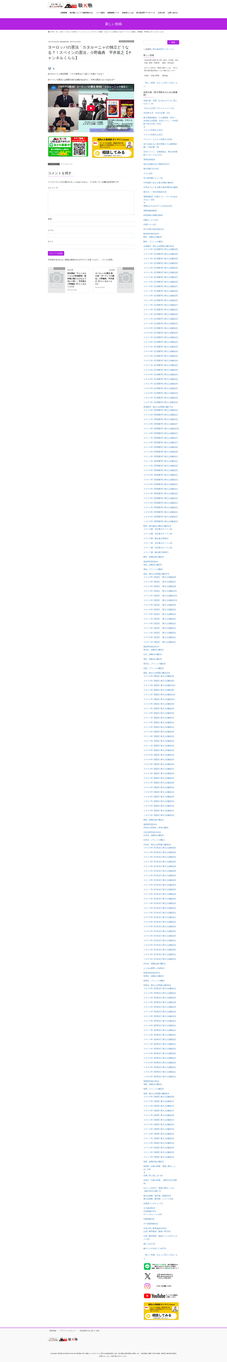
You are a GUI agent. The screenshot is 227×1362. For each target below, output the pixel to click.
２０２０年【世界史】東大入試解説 (159, 1016)
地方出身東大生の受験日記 (156, 164)
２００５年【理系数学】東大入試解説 (160, 489)
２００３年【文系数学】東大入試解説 (160, 356)
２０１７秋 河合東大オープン (157, 543)
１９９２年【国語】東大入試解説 (158, 815)
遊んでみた (149, 1244)
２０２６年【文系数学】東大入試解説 (160, 249)
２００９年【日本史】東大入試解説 (159, 917)
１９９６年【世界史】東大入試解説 (159, 1063)
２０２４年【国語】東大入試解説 (159, 685)
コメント (53, 188)
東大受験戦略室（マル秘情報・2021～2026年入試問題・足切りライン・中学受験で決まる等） (160, 121)
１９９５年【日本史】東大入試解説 (159, 950)
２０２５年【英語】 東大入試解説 (159, 582)
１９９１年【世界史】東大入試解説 (159, 1072)
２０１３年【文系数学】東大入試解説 (160, 310)
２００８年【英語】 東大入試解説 (159, 637)
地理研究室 (150, 1081)
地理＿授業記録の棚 (153, 1162)
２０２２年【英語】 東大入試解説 (160, 596)
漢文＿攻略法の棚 (152, 659)
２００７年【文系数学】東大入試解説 (160, 337)
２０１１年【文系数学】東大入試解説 (160, 319)
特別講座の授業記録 (153, 215)
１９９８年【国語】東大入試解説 (158, 797)
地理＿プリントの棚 (153, 1089)
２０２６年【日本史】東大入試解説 (159, 848)
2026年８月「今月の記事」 (156, 113)
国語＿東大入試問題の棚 (155, 673)
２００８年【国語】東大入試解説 (158, 755)
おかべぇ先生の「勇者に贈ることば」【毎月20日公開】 (159, 1189)
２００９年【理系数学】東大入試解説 (160, 470)
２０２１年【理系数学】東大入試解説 (160, 419)
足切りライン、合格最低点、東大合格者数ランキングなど (160, 153)
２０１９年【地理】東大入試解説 (158, 1129)
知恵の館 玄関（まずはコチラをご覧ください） (160, 102)
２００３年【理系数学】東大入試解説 (160, 498)
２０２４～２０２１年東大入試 (157, 139)
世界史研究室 (150, 973)
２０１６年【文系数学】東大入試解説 (160, 296)
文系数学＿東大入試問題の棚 (157, 246)
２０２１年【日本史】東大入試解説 (159, 871)
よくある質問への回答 (154, 968)
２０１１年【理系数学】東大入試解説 (160, 461)
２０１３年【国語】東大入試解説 (158, 736)
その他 (148, 1208)
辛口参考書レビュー (153, 178)
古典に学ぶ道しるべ (153, 1176)
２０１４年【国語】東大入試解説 (158, 732)
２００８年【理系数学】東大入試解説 (160, 475)
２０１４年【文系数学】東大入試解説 (160, 305)
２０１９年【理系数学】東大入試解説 (161, 429)
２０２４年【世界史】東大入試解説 (159, 998)
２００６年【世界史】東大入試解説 (159, 1053)
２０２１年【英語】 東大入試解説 (160, 600)
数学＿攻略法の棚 (152, 237)
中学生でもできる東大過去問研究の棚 (160, 187)
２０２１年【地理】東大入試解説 (158, 1120)
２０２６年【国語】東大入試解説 (158, 676)
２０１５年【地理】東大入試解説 (158, 1148)
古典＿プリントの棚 (153, 668)
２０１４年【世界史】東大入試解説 (159, 1039)
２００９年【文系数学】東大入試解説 (160, 328)
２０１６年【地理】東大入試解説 (158, 1143)
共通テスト (149, 225)
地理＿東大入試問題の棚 (155, 1094)
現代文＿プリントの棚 (154, 664)
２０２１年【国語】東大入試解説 (159, 699)
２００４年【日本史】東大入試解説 (159, 936)
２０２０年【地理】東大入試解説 (158, 1124)
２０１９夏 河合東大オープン (157, 529)
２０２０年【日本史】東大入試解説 (159, 875)
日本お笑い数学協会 (154, 1228)
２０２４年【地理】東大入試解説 (158, 1106)
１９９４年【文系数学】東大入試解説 (160, 398)
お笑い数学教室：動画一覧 (156, 1231)
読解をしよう (150, 220)
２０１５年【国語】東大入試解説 (158, 727)
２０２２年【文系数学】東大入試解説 (160, 268)
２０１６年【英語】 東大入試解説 (159, 623)
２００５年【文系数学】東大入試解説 (160, 347)
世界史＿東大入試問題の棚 (156, 985)
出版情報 (148, 1219)
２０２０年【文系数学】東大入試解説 (160, 277)
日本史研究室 (151, 832)
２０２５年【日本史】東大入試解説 (159, 852)
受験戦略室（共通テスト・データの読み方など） (160, 198)
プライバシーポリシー (68, 1331)
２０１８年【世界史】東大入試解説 (159, 1025)
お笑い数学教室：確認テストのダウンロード (160, 1237)
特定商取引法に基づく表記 (90, 1331)
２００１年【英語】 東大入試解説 (159, 642)
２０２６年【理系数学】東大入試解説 (160, 410)
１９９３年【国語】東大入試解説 (158, 811)
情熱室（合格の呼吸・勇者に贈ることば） (159, 1167)
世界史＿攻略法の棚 (153, 976)
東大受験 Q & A (151, 169)
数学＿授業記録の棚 (153, 557)
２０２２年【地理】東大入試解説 (158, 1115)
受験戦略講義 (150, 211)
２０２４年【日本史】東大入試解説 (159, 857)
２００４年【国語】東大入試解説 (158, 769)
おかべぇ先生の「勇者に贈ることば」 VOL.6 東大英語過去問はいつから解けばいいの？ (161, 69)
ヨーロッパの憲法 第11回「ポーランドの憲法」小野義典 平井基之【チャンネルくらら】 (104, 278)
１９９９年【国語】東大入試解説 (158, 792)
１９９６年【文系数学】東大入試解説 (160, 393)
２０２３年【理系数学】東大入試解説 (160, 415)
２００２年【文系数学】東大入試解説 (160, 361)
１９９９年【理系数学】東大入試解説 (160, 512)
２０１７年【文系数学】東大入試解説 (160, 291)
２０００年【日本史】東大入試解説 (159, 940)
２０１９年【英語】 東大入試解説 (159, 610)
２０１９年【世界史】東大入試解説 (159, 1021)
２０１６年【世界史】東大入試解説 (159, 1035)
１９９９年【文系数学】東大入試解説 (160, 374)
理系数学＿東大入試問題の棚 (157, 407)
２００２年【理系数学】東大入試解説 (160, 503)
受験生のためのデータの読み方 (157, 206)
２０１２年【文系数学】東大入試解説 (160, 314)
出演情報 (148, 1211)
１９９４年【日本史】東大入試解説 (159, 954)
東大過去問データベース (163, 49)
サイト (51, 242)
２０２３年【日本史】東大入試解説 (159, 862)
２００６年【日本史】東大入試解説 (159, 926)
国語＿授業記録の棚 (153, 820)
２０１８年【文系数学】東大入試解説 (160, 286)
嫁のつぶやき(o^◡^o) (154, 1248)
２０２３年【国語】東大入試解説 (158, 690)
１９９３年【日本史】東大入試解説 (159, 959)
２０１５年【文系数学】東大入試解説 (160, 300)
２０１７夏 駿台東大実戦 (155, 552)
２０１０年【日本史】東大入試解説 (159, 913)
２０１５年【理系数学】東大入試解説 (160, 447)
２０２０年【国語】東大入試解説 (158, 704)
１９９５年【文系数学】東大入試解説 (160, 388)
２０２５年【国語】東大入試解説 (158, 681)
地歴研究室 (149, 824)
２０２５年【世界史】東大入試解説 (159, 993)
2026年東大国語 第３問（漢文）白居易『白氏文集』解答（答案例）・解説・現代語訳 (161, 61)
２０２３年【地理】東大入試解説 (158, 1111)
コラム (147, 173)
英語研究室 (149, 562)
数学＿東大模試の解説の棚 (156, 526)
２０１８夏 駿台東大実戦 (155, 538)
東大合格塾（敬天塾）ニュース (158, 1199)
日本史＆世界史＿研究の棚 (155, 828)
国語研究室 (150, 647)
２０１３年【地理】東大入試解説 (158, 1157)
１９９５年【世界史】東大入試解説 (159, 1067)
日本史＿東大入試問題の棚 (156, 845)
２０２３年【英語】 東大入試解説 (160, 591)
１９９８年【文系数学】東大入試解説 (160, 379)
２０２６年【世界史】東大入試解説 (159, 988)
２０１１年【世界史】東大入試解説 (159, 1049)
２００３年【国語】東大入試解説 (158, 773)
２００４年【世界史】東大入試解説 (159, 1058)
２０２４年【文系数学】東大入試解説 (160, 259)
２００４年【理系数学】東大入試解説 (160, 493)
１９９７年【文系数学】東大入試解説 (160, 384)
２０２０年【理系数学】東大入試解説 (160, 424)
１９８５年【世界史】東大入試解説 (159, 1077)
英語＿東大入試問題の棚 (155, 574)
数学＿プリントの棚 (153, 242)
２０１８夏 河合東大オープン (157, 534)
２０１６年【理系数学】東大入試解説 (160, 443)
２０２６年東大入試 (153, 130)
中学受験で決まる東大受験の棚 (158, 183)
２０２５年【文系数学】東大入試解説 (160, 254)
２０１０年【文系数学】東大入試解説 (160, 324)
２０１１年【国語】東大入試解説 (158, 746)
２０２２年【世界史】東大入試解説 (159, 1007)
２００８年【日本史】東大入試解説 (159, 922)
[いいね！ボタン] (49, 68)
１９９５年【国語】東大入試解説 (158, 806)
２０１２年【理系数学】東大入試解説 (160, 456)
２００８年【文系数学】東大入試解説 (160, 333)
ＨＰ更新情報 (150, 1224)
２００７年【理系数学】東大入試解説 (160, 480)
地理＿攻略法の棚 (152, 1084)
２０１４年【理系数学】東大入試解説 (160, 452)
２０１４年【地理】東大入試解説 (158, 1152)
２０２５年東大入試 (153, 135)
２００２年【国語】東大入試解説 (158, 778)
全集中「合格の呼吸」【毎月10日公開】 (160, 1181)
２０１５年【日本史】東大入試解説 (159, 899)
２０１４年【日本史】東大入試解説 (159, 903)
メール (51, 230)
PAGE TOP (220, 1319)
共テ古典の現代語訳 (153, 229)
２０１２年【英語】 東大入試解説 (159, 633)
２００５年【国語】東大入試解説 (158, 764)
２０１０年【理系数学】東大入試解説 (160, 466)
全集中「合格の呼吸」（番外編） (156, 76)
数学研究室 (150, 234)
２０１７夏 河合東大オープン (157, 548)
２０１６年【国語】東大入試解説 (158, 722)
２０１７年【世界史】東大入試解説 (159, 1030)
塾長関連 (53, 1331)
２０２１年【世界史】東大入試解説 (159, 1012)
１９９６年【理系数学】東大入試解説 (160, 517)
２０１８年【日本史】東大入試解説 (159, 885)
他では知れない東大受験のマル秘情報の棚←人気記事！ (160, 145)
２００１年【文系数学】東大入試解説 (160, 365)
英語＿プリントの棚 (153, 569)
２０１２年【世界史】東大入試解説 (159, 1044)
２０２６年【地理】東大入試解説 (158, 1097)
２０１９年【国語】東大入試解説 (158, 708)
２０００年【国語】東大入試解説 (158, 787)
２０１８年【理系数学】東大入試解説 (160, 433)
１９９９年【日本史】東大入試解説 (159, 945)
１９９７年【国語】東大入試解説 (158, 801)
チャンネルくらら (126, 41)
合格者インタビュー (153, 1203)
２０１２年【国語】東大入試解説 (158, 741)
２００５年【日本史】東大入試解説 (159, 931)
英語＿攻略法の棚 (152, 565)
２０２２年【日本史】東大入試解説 (159, 866)
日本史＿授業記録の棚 (154, 964)
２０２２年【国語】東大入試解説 (159, 695)
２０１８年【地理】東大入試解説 (158, 1134)
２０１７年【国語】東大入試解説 (158, 718)
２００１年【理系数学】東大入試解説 (160, 507)
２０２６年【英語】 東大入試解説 (159, 577)
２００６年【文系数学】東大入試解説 (160, 342)
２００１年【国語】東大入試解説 (158, 783)
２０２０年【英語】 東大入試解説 (159, 605)
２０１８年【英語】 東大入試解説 (159, 614)
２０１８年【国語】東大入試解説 (158, 713)
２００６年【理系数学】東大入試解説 (160, 484)
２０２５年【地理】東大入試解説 (158, 1101)
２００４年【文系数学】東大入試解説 (160, 351)
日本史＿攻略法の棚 (153, 835)
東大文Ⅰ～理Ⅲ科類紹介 (154, 192)
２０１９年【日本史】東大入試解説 (159, 880)
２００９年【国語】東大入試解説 (158, 750)
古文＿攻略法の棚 (152, 654)
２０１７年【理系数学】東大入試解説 (160, 438)
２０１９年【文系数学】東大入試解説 (160, 282)
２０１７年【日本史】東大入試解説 (159, 889)
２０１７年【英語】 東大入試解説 (159, 619)
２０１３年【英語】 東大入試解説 (159, 628)
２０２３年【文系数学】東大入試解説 (160, 263)
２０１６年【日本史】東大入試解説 (159, 894)
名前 (50, 219)
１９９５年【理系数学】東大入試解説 (160, 521)
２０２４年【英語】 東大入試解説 (159, 586)
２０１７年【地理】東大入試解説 (158, 1138)
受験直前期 (149, 159)
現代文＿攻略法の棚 (153, 650)
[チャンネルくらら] (56, 272)
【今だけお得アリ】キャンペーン (158, 108)
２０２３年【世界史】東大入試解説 (159, 1002)
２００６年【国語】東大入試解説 (158, 759)
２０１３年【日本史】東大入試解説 (159, 908)
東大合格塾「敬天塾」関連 (156, 1196)
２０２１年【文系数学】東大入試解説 (160, 272)
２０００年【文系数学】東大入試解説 (160, 370)
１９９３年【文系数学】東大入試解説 (160, 402)
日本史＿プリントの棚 (154, 840)
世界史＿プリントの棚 (154, 981)
